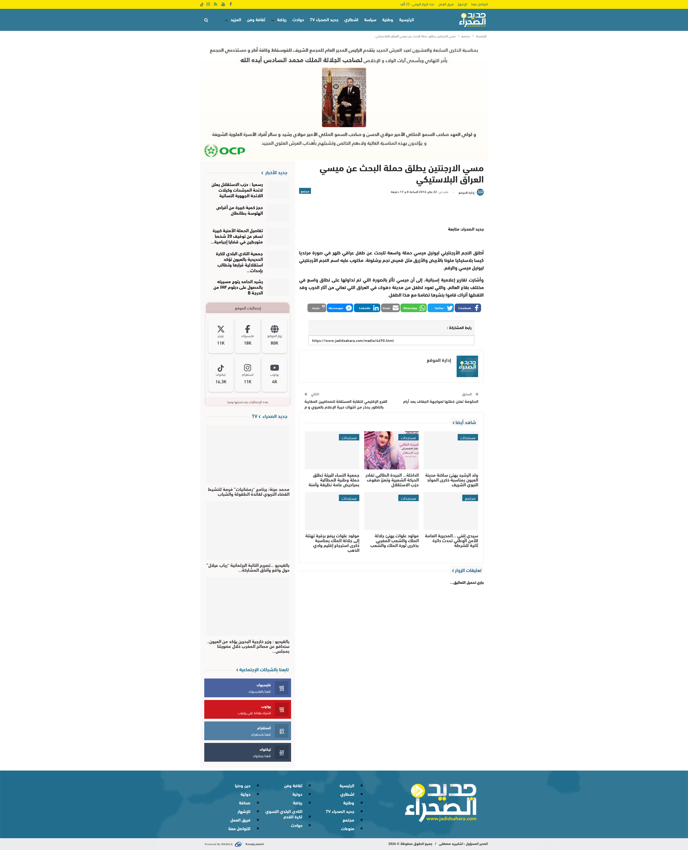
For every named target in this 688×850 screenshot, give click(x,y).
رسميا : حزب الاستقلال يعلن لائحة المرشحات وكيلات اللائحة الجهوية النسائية (237, 189)
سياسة (370, 19)
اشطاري (351, 19)
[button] (468, 308)
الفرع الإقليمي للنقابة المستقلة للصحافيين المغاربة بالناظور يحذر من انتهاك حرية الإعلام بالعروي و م (345, 403)
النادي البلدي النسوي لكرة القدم (283, 813)
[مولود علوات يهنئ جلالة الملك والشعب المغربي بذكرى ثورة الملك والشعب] (391, 511)
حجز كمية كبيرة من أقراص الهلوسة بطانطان (239, 210)
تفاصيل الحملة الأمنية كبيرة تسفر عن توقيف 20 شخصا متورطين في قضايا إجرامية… (237, 235)
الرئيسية (406, 19)
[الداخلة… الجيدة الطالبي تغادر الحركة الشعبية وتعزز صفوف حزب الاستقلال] (391, 450)
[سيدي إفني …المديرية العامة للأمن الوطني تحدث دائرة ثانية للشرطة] (451, 511)
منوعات (347, 828)
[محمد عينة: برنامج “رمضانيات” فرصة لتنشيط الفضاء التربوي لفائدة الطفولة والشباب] (247, 454)
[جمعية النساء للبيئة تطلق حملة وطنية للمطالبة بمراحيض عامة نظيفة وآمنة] (332, 450)
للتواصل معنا (479, 4)
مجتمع (305, 191)
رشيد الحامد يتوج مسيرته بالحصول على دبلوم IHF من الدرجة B (238, 286)
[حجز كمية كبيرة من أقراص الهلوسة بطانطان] (278, 213)
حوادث (298, 19)
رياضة (281, 19)
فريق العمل (446, 4)
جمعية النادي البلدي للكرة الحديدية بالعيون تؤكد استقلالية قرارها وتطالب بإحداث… (239, 261)
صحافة (244, 802)
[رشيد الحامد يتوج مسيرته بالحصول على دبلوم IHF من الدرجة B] (278, 287)
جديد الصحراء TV (324, 19)
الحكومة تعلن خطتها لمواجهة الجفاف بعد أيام (440, 401)
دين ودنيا (242, 785)
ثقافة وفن (256, 19)
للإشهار (462, 4)
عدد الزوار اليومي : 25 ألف (417, 4)
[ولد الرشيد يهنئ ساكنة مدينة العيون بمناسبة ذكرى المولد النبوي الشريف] (451, 450)
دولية (297, 794)
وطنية (387, 19)
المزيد (236, 19)
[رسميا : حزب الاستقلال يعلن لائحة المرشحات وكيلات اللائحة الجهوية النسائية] (278, 190)
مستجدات (467, 437)
